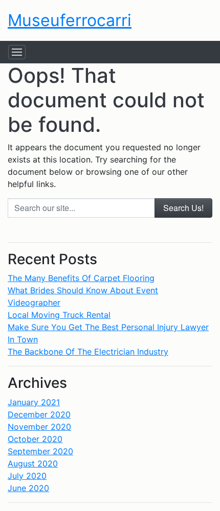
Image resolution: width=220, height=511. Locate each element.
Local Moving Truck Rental (59, 315)
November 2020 (39, 427)
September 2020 (40, 451)
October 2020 (35, 439)
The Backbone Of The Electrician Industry (88, 351)
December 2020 (39, 414)
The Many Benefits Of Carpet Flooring (81, 278)
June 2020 (28, 488)
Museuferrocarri (69, 20)
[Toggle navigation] (17, 52)
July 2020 (27, 476)
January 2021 (34, 402)
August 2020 (33, 463)
